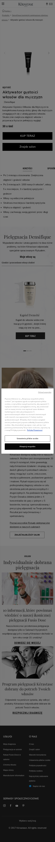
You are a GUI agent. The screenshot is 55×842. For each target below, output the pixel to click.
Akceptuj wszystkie (27, 446)
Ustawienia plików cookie (27, 438)
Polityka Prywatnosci (34, 430)
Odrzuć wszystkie (44, 392)
